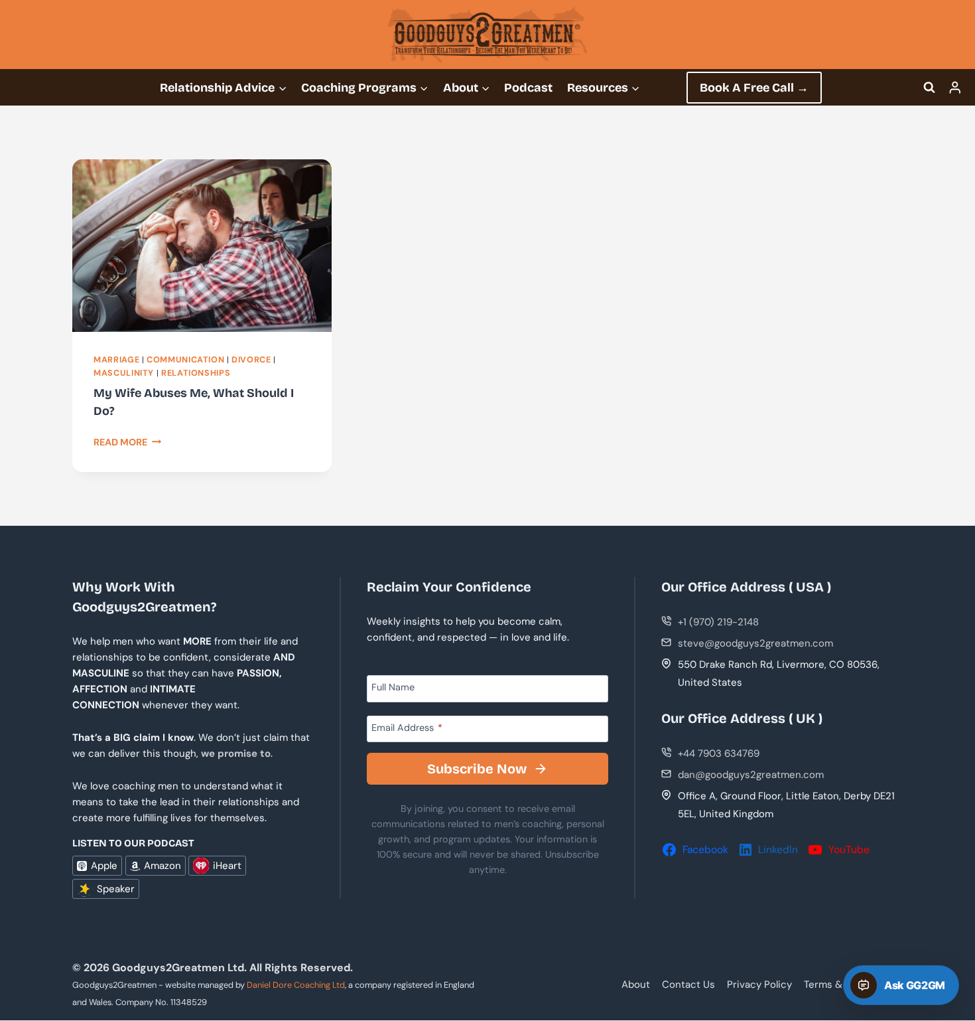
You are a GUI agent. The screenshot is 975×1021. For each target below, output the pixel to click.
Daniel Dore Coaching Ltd (296, 984)
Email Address (406, 728)
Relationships (195, 373)
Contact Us (688, 984)
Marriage (116, 359)
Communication (185, 359)
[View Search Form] (929, 88)
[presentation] (202, 245)
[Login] (955, 87)
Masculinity (124, 373)
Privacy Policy (759, 984)
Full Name (393, 687)
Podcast (528, 87)
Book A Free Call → (754, 87)
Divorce (251, 359)
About (635, 984)
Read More (128, 442)
